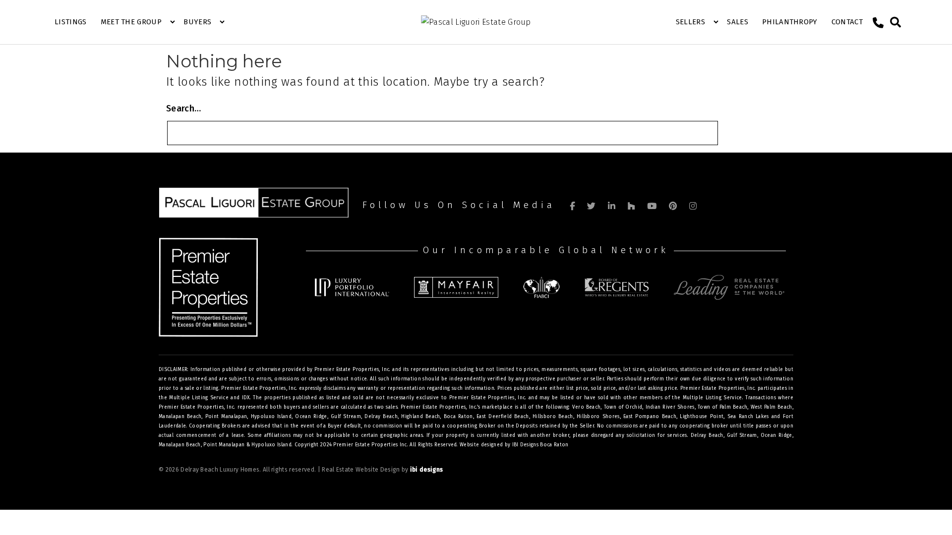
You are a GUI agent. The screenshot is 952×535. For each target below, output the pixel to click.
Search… (183, 108)
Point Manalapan (223, 445)
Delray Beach (707, 435)
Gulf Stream (742, 435)
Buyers (197, 21)
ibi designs (426, 469)
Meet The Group (131, 21)
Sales (737, 21)
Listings (71, 21)
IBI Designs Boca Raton (540, 445)
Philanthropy (790, 21)
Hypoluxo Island (271, 445)
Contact (847, 21)
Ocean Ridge (776, 435)
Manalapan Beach (180, 445)
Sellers (690, 21)
